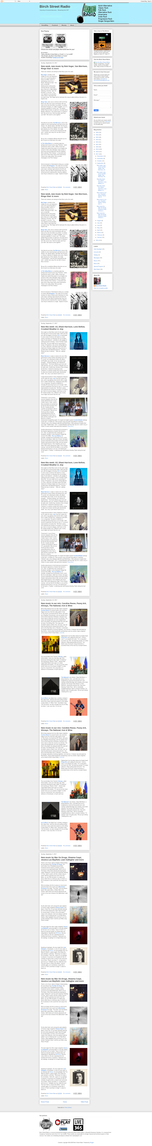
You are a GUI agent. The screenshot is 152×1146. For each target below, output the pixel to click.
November (100, 158)
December (100, 156)
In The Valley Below (46, 143)
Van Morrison (56, 122)
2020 (97, 146)
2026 (97, 132)
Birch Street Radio (55, 6)
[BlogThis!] (76, 187)
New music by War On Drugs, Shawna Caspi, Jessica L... (102, 208)
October (99, 161)
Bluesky (64, 25)
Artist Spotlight (98, 249)
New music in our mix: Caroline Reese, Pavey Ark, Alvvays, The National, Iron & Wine (63, 604)
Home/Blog (45, 25)
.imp (54, 378)
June (98, 225)
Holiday (96, 255)
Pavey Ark (64, 637)
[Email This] (74, 187)
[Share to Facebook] (79, 187)
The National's (65, 677)
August (99, 220)
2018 (97, 151)
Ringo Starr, (44, 102)
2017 (97, 154)
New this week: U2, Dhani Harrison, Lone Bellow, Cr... (101, 181)
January (99, 237)
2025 (97, 134)
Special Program (98, 266)
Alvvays (60, 656)
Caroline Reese (45, 610)
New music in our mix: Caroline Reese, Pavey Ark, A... (101, 195)
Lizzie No (61, 632)
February (100, 235)
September (100, 163)
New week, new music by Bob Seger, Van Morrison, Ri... (101, 167)
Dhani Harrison (45, 356)
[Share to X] (77, 187)
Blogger (92, 1142)
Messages (96, 257)
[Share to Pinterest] (81, 187)
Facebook (55, 25)
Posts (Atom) (68, 1107)
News (95, 263)
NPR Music (58, 933)
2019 (97, 149)
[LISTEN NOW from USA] (61, 42)
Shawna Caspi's (59, 907)
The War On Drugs (57, 864)
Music (46, 189)
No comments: (67, 187)
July (98, 223)
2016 (97, 240)
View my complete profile (101, 288)
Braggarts (52, 165)
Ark (72, 426)
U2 (58, 335)
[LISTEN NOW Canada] (48, 42)
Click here (108, 121)
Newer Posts (45, 1102)
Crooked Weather (78, 420)
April (98, 230)
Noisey (51, 950)
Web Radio (97, 269)
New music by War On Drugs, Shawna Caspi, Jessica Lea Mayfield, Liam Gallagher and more (62, 858)
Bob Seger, (44, 74)
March (99, 232)
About (72, 25)
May (98, 227)
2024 (97, 137)
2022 (97, 142)
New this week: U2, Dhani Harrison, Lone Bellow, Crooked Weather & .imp (63, 328)
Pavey (69, 426)
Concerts (96, 252)
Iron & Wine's (44, 698)
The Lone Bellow (56, 436)
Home (65, 1102)
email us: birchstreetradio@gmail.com (101, 79)
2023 (97, 139)
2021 (97, 144)
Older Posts (84, 1102)
